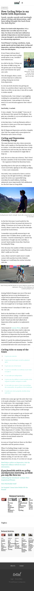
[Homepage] (17, 573)
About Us (12, 566)
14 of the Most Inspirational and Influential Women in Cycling (17, 505)
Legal (12, 579)
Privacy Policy (18, 579)
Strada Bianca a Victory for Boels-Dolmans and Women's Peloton (6, 505)
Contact (21, 566)
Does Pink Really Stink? (9, 484)
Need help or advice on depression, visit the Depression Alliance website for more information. (15, 465)
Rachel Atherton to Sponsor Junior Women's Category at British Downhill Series (24, 544)
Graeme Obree (16, 328)
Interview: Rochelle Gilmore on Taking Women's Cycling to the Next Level (30, 543)
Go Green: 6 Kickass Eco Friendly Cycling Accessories (27, 504)
